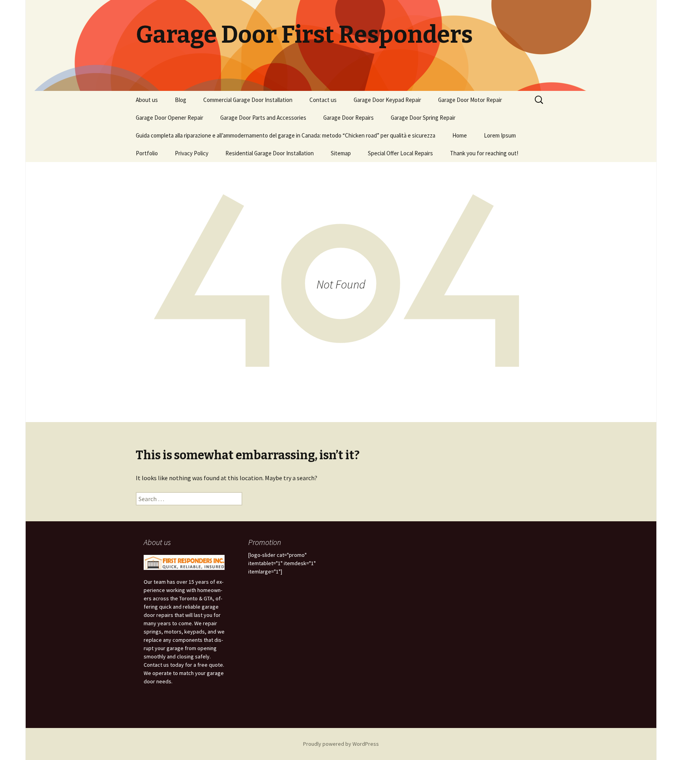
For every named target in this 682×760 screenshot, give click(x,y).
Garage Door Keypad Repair (387, 100)
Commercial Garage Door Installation (247, 100)
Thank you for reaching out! (484, 153)
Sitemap (341, 153)
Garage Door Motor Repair (470, 100)
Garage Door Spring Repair (423, 117)
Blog (180, 100)
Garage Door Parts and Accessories (263, 117)
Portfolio (147, 153)
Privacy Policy (191, 153)
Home (459, 135)
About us (147, 100)
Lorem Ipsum (500, 135)
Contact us (323, 100)
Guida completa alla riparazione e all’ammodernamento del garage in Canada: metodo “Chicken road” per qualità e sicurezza (285, 135)
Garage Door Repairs (348, 117)
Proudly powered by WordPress (341, 743)
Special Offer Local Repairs (400, 153)
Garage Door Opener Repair (169, 117)
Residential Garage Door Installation (269, 153)
